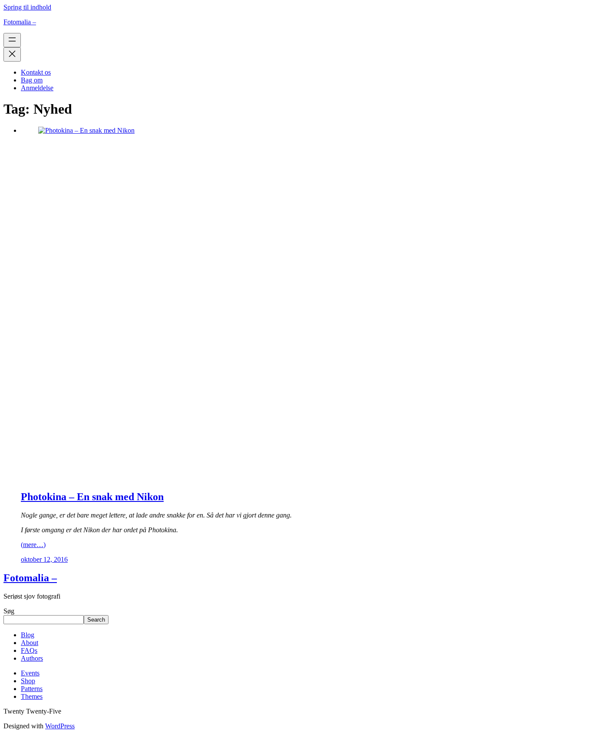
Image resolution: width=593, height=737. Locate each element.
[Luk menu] (12, 54)
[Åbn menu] (12, 40)
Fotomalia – (19, 22)
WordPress (60, 726)
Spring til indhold (27, 7)
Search (96, 619)
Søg (8, 611)
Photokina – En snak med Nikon (92, 496)
